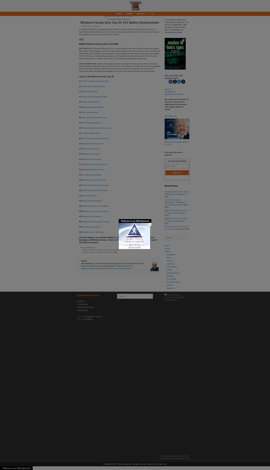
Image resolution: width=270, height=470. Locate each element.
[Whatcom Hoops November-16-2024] (134, 249)
